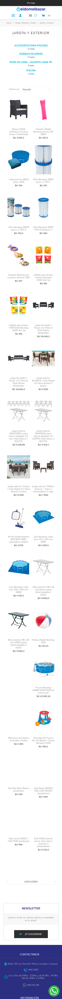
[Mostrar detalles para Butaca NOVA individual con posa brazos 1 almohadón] (18, 109)
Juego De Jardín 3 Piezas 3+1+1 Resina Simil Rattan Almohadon (18, 382)
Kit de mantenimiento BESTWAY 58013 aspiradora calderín (18, 539)
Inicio (9, 23)
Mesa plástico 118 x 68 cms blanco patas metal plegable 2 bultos (43, 591)
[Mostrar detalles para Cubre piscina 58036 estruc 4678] (18, 159)
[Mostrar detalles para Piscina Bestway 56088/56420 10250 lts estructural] (43, 668)
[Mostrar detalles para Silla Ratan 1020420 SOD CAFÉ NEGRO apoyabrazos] (43, 768)
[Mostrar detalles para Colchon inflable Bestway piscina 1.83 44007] (43, 109)
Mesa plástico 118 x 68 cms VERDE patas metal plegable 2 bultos (18, 644)
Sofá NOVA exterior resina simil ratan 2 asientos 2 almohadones (43, 842)
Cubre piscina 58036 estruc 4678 (19, 180)
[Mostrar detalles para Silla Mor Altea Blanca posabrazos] (18, 768)
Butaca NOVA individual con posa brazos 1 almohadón (18, 132)
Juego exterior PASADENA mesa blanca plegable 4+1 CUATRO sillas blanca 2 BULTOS (43, 436)
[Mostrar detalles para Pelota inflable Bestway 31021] (43, 620)
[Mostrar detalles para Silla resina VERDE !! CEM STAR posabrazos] (18, 819)
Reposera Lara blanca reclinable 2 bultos (18, 739)
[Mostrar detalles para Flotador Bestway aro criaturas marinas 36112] (18, 255)
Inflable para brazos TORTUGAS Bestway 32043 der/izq (19, 328)
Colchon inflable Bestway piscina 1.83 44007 (43, 132)
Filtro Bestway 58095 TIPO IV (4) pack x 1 (43, 228)
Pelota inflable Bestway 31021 (43, 641)
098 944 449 (33, 985)
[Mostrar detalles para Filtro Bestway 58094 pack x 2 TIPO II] (18, 207)
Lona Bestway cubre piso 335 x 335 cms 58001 (43, 539)
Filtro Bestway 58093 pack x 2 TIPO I (43, 180)
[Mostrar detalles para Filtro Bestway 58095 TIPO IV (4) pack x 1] (43, 207)
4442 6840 (33, 969)
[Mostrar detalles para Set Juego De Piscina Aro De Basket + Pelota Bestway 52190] (43, 718)
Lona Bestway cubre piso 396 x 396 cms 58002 (18, 589)
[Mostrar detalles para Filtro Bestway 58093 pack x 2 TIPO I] (43, 159)
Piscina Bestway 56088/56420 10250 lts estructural (43, 690)
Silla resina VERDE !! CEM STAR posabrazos (18, 839)
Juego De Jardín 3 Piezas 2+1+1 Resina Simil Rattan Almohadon (43, 329)
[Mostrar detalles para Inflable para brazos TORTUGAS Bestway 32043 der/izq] (18, 305)
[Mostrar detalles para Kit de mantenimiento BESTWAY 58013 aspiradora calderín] (18, 517)
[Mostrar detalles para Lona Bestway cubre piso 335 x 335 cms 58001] (43, 517)
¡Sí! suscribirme (33, 934)
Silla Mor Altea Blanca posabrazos (18, 789)
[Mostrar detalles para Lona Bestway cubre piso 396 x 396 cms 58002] (18, 567)
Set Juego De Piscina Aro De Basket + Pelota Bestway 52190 (43, 740)
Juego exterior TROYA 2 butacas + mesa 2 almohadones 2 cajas (43, 489)
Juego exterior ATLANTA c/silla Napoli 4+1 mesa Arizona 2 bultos (43, 382)
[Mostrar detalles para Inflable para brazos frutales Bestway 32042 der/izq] (43, 255)
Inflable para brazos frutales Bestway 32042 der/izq (43, 277)
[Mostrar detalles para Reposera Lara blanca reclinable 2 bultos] (18, 718)
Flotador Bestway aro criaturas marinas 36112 (18, 276)
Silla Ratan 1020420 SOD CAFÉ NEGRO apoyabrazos (43, 791)
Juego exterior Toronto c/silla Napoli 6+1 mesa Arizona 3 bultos (18, 489)
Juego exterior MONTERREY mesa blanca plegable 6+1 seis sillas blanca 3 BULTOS (18, 436)
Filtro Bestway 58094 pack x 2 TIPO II (18, 228)
